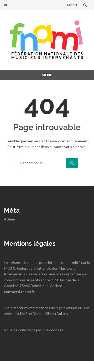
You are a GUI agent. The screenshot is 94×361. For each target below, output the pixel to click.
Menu (72, 4)
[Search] (72, 163)
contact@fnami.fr (19, 291)
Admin (9, 219)
